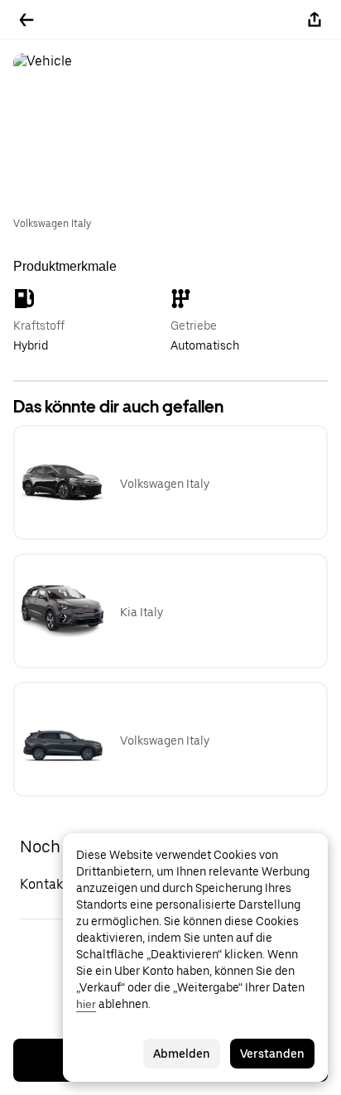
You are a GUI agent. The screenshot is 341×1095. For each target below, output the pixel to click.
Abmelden (181, 1053)
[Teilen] (314, 20)
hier (86, 1004)
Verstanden (272, 1053)
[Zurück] (26, 20)
